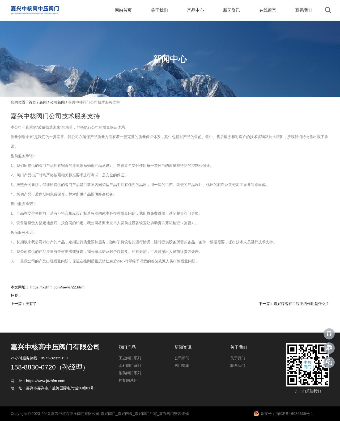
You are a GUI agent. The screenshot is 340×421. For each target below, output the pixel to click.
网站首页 (123, 10)
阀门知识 (182, 365)
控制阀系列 (128, 380)
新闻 (43, 102)
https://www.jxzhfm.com (45, 381)
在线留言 (267, 10)
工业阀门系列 (130, 358)
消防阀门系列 (130, 373)
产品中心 (195, 10)
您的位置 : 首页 (24, 102)
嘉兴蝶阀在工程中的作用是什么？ (301, 303)
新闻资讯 (231, 10)
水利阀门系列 (130, 365)
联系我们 (303, 10)
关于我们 (159, 10)
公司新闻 (57, 102)
